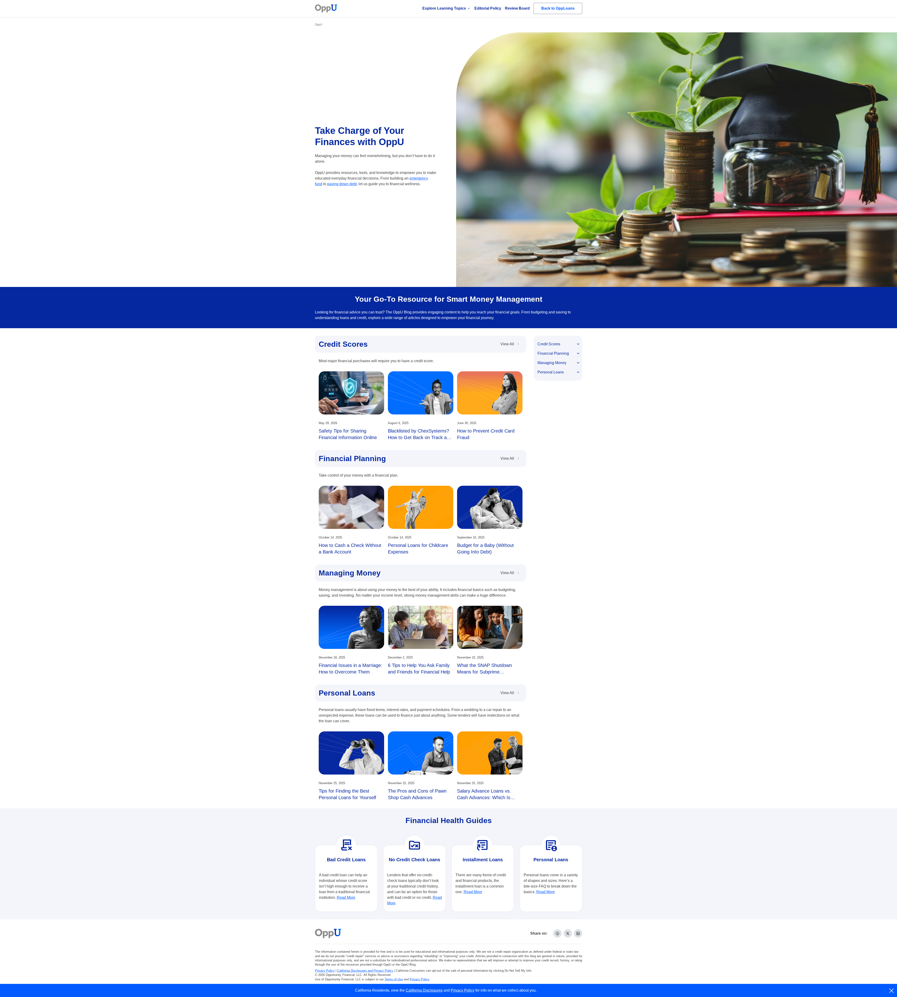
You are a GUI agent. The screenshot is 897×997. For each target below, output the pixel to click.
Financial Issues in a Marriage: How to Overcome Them (350, 668)
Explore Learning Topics (444, 8)
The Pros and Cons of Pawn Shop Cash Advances (417, 794)
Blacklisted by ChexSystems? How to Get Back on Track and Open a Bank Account (420, 437)
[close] (892, 990)
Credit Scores (343, 344)
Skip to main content (28, 8)
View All (507, 344)
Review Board (517, 8)
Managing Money (350, 573)
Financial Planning (352, 458)
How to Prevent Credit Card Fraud (486, 434)
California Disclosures (424, 990)
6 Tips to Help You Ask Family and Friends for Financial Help (419, 668)
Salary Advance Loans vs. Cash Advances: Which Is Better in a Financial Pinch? (485, 797)
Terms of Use (394, 979)
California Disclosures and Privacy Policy (365, 970)
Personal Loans (347, 693)
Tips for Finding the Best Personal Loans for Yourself (347, 794)
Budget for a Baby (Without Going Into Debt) (485, 548)
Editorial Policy (487, 8)
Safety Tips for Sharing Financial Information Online (348, 434)
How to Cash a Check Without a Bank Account (350, 548)
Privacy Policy (325, 970)
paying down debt (342, 184)
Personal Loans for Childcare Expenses (418, 548)
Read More (346, 897)
